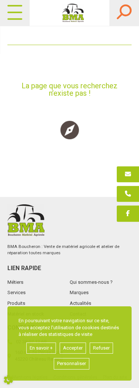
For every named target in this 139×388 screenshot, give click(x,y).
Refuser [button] (101, 348)
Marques (79, 292)
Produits (16, 303)
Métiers (15, 282)
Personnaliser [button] (71, 363)
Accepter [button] (73, 348)
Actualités (80, 303)
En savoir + (41, 348)
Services (16, 292)
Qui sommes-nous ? (91, 282)
